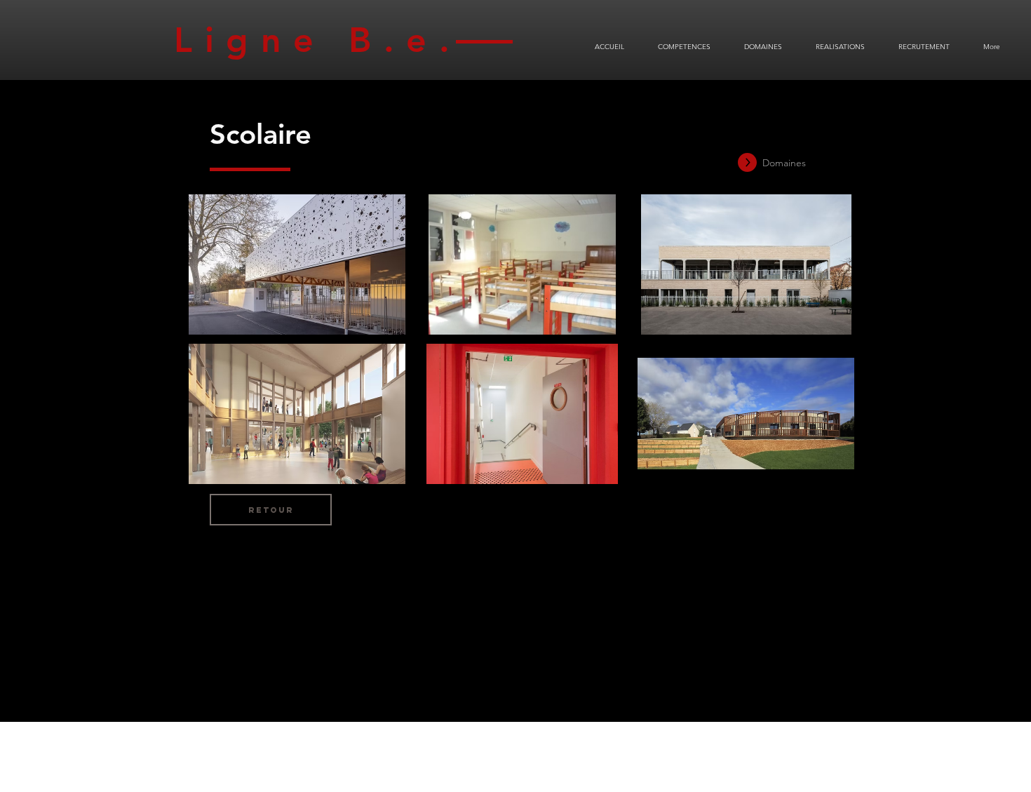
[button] (297, 264)
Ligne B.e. (329, 40)
